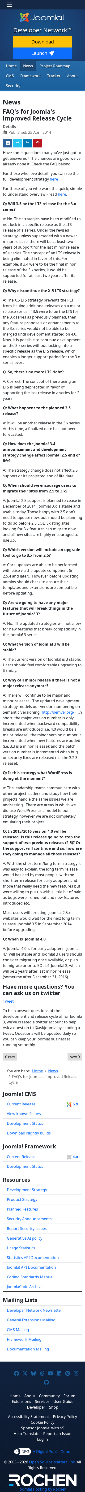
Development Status (25, 1123)
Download (42, 42)
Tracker (54, 75)
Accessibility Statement (28, 1416)
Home (11, 66)
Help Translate (26, 1433)
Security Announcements (29, 1218)
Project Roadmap (54, 66)
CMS (10, 75)
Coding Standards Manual (30, 1277)
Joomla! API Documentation (31, 1267)
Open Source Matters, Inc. (52, 1462)
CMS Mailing (18, 1329)
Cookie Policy (42, 1422)
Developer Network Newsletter (34, 1310)
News (28, 66)
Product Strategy (22, 1199)
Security (13, 85)
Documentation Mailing (28, 1349)
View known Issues (24, 1113)
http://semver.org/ (58, 712)
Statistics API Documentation (33, 1257)
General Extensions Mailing (31, 1320)
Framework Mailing (24, 1339)
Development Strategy (27, 1189)
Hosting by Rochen (43, 1489)
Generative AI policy (24, 1238)
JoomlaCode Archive (24, 1286)
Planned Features (22, 1209)
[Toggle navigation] (9, 4)
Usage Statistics (21, 1248)
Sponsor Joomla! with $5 (42, 1428)
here (54, 179)
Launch (39, 53)
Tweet (8, 1001)
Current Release (42, 1104)
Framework (30, 75)
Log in (42, 1439)
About (72, 75)
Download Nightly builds (29, 1133)
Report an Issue (57, 1433)
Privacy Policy (65, 1416)
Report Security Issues (27, 1228)
